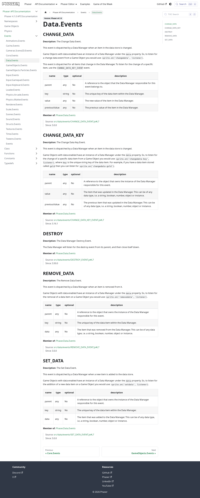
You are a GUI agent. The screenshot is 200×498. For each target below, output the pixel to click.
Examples (85, 4)
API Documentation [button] (45, 4)
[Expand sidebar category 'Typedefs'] (36, 163)
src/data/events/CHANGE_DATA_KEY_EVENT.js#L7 (79, 220)
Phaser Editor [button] (68, 4)
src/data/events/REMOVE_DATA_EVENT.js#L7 (76, 347)
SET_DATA (169, 40)
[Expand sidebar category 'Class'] (36, 148)
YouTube (106, 485)
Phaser (28, 4)
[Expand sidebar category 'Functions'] (36, 153)
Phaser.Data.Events (66, 115)
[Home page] (45, 12)
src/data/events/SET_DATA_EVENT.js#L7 (74, 434)
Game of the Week (102, 4)
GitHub (160, 4)
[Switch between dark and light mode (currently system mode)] (170, 4)
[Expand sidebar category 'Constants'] (36, 158)
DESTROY (168, 32)
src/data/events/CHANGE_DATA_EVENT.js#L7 (76, 121)
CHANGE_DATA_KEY (172, 28)
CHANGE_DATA (171, 24)
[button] (20, 11)
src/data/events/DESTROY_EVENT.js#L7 (74, 259)
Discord (16, 472)
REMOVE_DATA (171, 36)
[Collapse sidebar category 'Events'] (36, 36)
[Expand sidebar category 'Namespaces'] (36, 21)
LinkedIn (106, 481)
